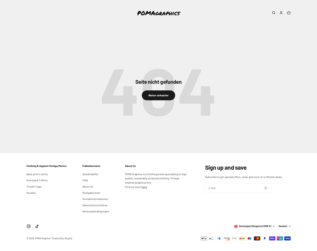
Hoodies (31, 192)
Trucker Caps (34, 186)
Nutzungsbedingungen (95, 211)
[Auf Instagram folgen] (28, 226)
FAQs (85, 180)
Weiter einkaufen (158, 95)
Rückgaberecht (91, 192)
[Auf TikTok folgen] (37, 226)
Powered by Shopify (62, 238)
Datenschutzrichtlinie (94, 205)
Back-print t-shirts (37, 174)
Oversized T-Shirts (37, 180)
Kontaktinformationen (95, 198)
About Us (87, 186)
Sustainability (90, 174)
